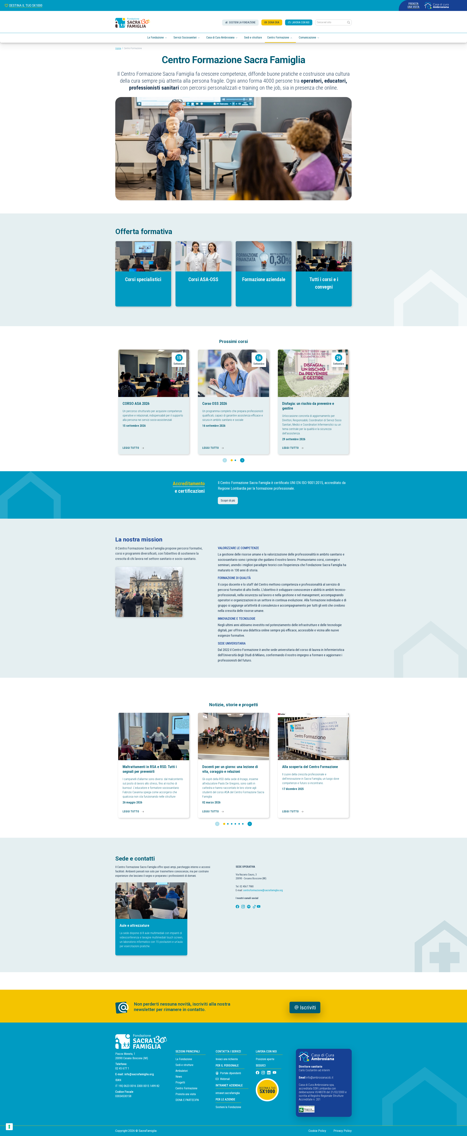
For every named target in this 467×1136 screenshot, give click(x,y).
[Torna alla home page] (132, 23)
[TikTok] (255, 907)
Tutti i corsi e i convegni (323, 283)
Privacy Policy (342, 1131)
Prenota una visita (413, 5)
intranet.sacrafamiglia (228, 1093)
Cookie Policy (317, 1131)
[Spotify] (249, 907)
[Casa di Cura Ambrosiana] (436, 5)
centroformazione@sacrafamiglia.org (263, 890)
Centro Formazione (186, 1088)
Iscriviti (308, 1007)
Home (118, 48)
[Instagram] (243, 907)
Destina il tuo (267, 1090)
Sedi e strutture (253, 37)
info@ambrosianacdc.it (319, 1077)
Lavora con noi (300, 22)
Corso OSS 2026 (214, 403)
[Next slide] (242, 460)
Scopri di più (228, 500)
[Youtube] (258, 907)
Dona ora (273, 22)
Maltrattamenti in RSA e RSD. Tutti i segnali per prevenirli (150, 769)
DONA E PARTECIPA (187, 1100)
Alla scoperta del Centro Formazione (310, 767)
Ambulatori (181, 1071)
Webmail (224, 1079)
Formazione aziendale (263, 279)
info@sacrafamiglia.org (139, 1074)
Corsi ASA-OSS (203, 279)
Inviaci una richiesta (227, 1059)
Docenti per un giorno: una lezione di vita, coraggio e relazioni (230, 769)
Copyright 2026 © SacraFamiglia (136, 1131)
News (178, 1076)
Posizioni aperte (265, 1059)
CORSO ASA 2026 (136, 403)
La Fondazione (183, 1059)
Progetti (180, 1082)
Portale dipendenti (230, 1073)
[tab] (232, 460)
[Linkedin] (269, 1073)
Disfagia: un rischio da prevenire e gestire (308, 405)
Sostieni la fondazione (242, 22)
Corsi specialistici (143, 279)
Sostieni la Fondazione (228, 1107)
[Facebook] (238, 907)
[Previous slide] (225, 460)
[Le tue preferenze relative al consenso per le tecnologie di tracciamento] (9, 1126)
